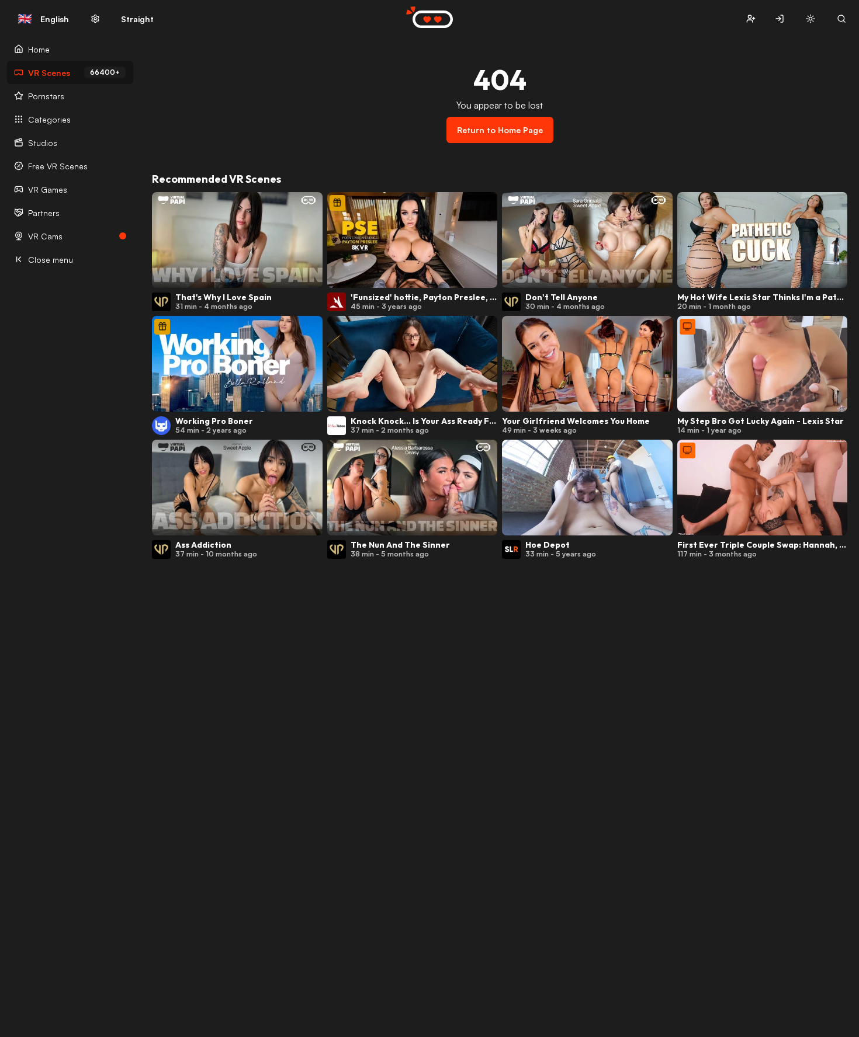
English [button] (43, 18)
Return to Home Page (500, 130)
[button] (750, 19)
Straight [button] (137, 19)
